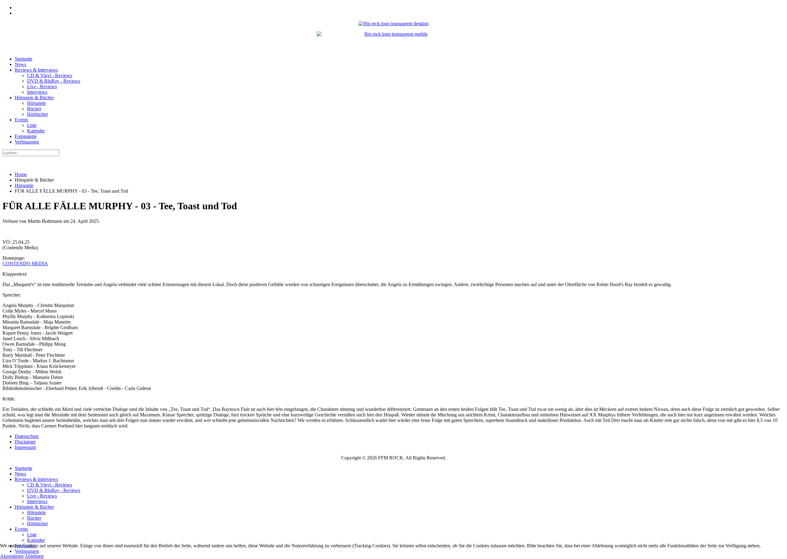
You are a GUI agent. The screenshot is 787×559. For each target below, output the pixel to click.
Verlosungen (27, 141)
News (20, 64)
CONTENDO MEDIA (25, 263)
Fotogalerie (26, 136)
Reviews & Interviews (36, 70)
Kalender (36, 130)
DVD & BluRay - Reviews (53, 81)
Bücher (34, 108)
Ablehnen (34, 556)
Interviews (37, 92)
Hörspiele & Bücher (34, 97)
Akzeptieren (12, 556)
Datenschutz (27, 436)
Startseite (23, 58)
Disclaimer (25, 441)
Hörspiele (36, 103)
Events (21, 119)
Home (21, 174)
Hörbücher (37, 114)
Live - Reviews (42, 86)
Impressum (25, 447)
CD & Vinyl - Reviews (49, 75)
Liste (32, 125)
